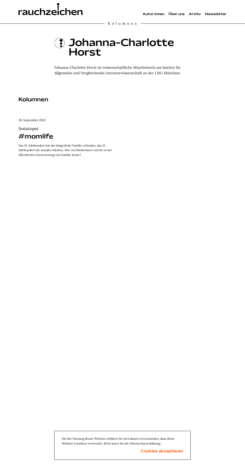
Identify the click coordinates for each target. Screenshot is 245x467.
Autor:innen (153, 14)
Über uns (176, 14)
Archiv (195, 14)
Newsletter (216, 14)
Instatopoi (28, 128)
